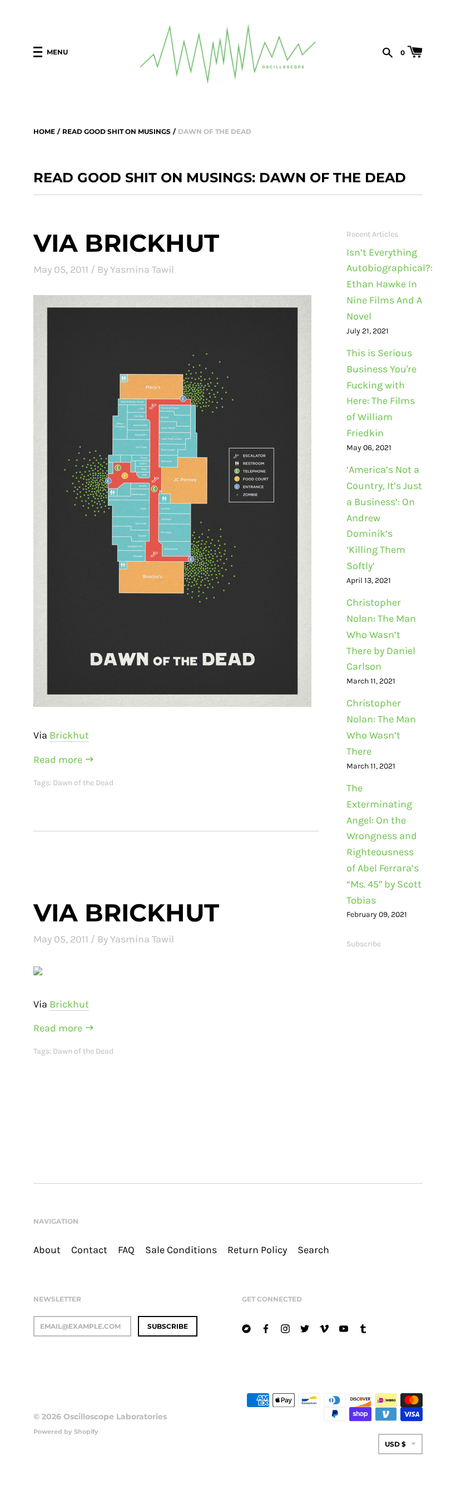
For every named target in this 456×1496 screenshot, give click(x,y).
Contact (89, 1250)
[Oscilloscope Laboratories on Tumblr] (363, 1327)
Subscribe (363, 944)
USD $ (395, 1444)
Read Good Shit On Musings (116, 131)
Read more (59, 760)
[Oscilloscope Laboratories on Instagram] (285, 1327)
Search (313, 1250)
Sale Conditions (181, 1250)
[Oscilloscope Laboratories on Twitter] (304, 1327)
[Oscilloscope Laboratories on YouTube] (343, 1327)
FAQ (126, 1250)
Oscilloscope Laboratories (115, 1417)
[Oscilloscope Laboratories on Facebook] (265, 1327)
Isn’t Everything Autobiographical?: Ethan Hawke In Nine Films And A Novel (389, 284)
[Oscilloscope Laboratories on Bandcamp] (246, 1327)
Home (44, 131)
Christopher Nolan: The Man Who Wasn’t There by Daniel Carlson (381, 634)
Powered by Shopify (65, 1431)
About (47, 1250)
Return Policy (257, 1250)
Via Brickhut (126, 243)
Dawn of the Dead (83, 782)
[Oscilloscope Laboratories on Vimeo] (324, 1327)
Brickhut (69, 735)
